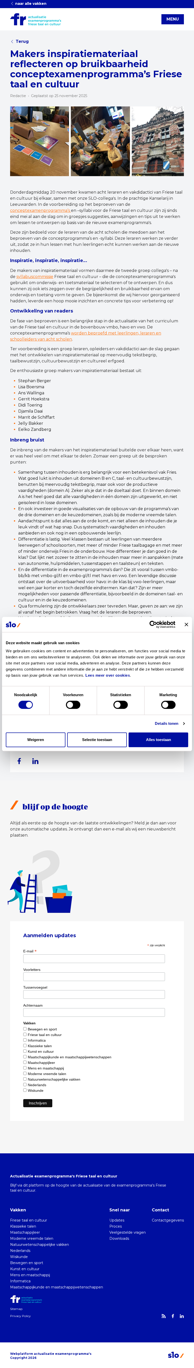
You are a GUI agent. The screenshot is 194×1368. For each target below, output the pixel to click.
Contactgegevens (168, 1220)
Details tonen (166, 723)
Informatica (37, 1040)
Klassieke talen (40, 1046)
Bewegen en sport (42, 1029)
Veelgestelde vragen (127, 1232)
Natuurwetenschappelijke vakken (54, 1079)
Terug (22, 41)
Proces (115, 1226)
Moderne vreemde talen (47, 1074)
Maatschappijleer (41, 1063)
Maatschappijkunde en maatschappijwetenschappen (69, 1057)
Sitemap (16, 1309)
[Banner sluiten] (186, 624)
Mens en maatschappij (46, 1068)
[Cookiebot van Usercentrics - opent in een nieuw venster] (153, 624)
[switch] (73, 705)
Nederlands (37, 1085)
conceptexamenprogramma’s (40, 210)
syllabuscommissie (34, 276)
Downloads (119, 1238)
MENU (172, 19)
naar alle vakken (30, 3)
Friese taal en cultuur (45, 1035)
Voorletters (31, 970)
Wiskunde (35, 1090)
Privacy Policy (20, 1316)
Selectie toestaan (97, 739)
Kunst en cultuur (41, 1051)
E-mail (30, 951)
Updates (116, 1220)
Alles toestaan (158, 739)
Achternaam (33, 1005)
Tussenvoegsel (35, 987)
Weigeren (35, 739)
